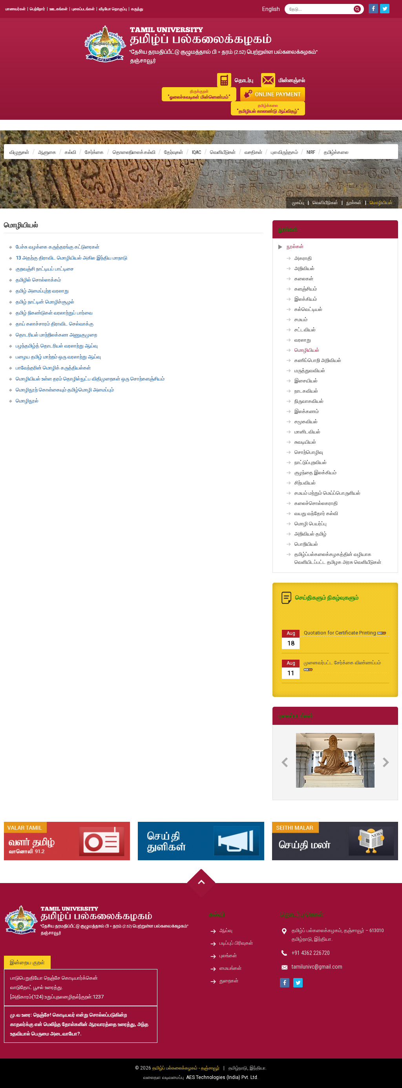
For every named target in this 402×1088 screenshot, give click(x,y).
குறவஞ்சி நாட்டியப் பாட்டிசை (45, 269)
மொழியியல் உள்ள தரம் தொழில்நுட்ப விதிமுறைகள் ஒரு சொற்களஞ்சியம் (90, 379)
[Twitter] (384, 8)
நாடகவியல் (306, 391)
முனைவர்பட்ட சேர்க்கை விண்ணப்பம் (342, 651)
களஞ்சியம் (305, 289)
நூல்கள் (354, 202)
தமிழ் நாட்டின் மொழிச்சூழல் (45, 302)
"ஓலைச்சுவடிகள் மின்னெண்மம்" (199, 94)
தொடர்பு (244, 80)
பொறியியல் (306, 544)
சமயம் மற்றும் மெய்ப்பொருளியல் (327, 493)
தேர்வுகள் (173, 152)
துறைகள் (228, 981)
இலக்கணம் (306, 411)
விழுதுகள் (19, 152)
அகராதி (303, 258)
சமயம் (300, 319)
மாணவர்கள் (15, 9)
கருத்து (137, 9)
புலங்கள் (228, 955)
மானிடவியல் (307, 432)
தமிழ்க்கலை (336, 152)
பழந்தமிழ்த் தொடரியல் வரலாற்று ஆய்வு (57, 346)
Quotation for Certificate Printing (340, 621)
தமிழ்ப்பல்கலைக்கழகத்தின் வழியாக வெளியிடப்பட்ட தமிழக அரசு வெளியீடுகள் (337, 558)
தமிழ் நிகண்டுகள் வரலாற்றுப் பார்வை (54, 313)
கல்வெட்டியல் (308, 309)
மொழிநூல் (27, 401)
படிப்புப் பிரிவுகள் (236, 943)
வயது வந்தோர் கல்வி (316, 513)
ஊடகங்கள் (58, 9)
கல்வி (70, 152)
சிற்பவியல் (305, 483)
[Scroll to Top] (201, 883)
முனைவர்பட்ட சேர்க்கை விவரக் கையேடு (346, 681)
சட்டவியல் (305, 330)
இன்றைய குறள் (27, 962)
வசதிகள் (253, 152)
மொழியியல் (306, 350)
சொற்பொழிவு (308, 452)
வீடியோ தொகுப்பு (113, 9)
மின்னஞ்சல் (292, 80)
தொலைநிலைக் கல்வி (134, 152)
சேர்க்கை (94, 152)
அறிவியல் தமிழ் (310, 534)
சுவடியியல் (305, 442)
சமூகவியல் (306, 421)
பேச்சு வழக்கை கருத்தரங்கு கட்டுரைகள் (57, 247)
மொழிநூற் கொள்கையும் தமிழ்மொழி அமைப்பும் (65, 390)
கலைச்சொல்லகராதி (316, 503)
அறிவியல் (304, 268)
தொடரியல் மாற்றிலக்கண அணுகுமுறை (56, 335)
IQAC (196, 152)
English (271, 9)
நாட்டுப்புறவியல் (310, 462)
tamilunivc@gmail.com (317, 967)
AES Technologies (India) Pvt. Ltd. (222, 1077)
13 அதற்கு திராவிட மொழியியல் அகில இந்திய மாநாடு (71, 258)
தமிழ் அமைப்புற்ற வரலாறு (42, 291)
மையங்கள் (230, 968)
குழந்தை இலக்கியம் (315, 472)
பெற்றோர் (37, 9)
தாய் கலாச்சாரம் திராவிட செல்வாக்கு (54, 324)
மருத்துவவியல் (309, 370)
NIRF (311, 152)
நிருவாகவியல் (308, 401)
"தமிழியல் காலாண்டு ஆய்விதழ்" (268, 108)
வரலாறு (302, 340)
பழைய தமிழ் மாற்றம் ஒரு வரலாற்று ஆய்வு (58, 357)
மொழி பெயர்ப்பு (310, 524)
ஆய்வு (225, 930)
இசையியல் (306, 381)
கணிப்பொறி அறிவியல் (317, 360)
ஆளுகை (47, 152)
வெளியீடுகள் (223, 152)
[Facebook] (373, 8)
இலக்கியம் (305, 299)
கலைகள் (303, 279)
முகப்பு (298, 202)
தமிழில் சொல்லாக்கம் (38, 280)
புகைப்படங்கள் (83, 9)
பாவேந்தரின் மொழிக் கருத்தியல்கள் (53, 368)
